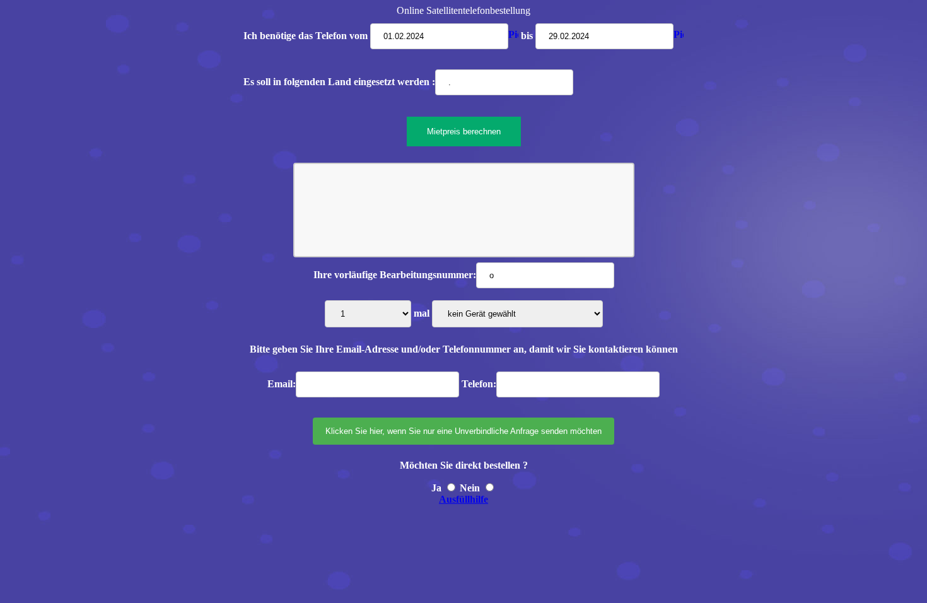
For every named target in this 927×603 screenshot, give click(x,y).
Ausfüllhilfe (463, 499)
